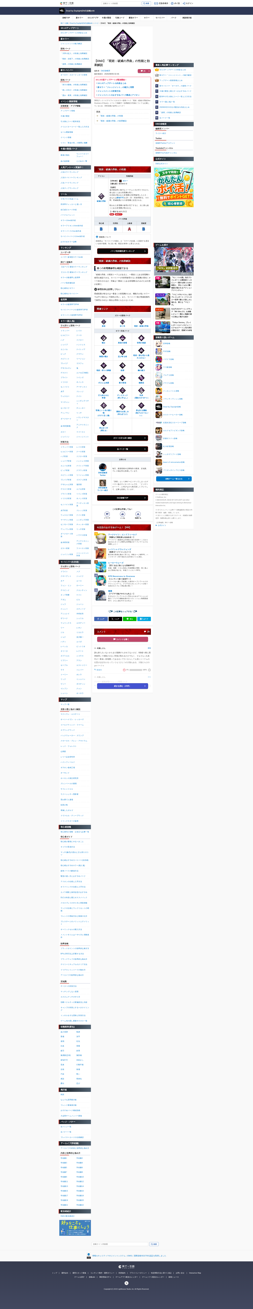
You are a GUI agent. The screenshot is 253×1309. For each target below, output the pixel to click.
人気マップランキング (69, 188)
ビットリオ (80, 646)
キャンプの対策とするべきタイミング (75, 1009)
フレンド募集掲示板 (69, 1105)
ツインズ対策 (81, 494)
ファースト (80, 432)
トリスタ (64, 382)
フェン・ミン (66, 585)
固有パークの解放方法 (69, 871)
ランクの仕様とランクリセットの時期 (75, 909)
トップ (54, 1273)
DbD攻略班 (105, 71)
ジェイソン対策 (67, 554)
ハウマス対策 (81, 535)
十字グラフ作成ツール (69, 199)
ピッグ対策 (65, 470)
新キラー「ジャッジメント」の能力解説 (175, 75)
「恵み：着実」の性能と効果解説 (74, 95)
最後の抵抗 (65, 155)
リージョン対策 (82, 475)
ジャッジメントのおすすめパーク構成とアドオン (119, 95)
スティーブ (80, 609)
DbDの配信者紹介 (68, 1216)
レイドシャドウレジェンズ (119, 549)
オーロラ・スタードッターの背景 (74, 75)
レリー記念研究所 (68, 757)
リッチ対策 (80, 529)
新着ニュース (174, 1277)
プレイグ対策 (66, 480)
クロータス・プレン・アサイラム (74, 741)
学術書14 (80, 1186)
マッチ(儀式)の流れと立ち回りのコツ (75, 853)
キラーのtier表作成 (68, 220)
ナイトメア (80, 349)
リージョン (80, 359)
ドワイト (64, 572)
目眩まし (80, 1060)
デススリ (64, 373)
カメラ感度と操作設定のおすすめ (74, 892)
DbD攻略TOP (122, 498)
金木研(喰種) (66, 426)
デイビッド (65, 590)
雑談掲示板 (187, 18)
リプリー (64, 660)
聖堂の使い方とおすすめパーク (73, 876)
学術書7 (64, 1172)
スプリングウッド (68, 730)
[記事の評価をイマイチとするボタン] (107, 514)
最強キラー (133, 18)
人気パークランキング (69, 183)
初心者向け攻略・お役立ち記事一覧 (75, 832)
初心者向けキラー (68, 288)
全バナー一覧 (66, 1132)
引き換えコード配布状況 (70, 121)
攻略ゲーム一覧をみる (174, 479)
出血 (62, 1046)
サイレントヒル (67, 789)
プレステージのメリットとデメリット (75, 923)
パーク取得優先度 (68, 283)
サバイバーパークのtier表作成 (73, 236)
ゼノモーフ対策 (67, 524)
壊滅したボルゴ (67, 810)
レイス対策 (80, 447)
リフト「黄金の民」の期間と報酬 (74, 143)
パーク (173, 18)
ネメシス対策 (81, 498)
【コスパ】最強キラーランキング (74, 272)
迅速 (62, 1065)
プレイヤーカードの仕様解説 (72, 1137)
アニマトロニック (82, 426)
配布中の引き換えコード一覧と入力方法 (175, 96)
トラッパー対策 (67, 447)
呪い (78, 1074)
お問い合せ (180, 1273)
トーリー (64, 675)
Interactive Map (195, 1273)
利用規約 (122, 1273)
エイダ (79, 642)
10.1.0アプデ (93, 18)
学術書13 (64, 1186)
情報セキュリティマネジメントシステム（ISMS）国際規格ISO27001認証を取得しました (129, 1256)
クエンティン (81, 590)
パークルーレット (68, 215)
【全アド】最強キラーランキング (74, 267)
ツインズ (80, 377)
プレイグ (64, 363)
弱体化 (79, 1079)
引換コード (120, 18)
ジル (62, 632)
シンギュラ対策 (82, 520)
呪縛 (78, 1032)
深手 (78, 1037)
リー (62, 628)
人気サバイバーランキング (71, 177)
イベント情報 (66, 137)
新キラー (79, 18)
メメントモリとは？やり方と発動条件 (75, 936)
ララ (62, 670)
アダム (63, 600)
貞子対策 (64, 510)
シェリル (80, 618)
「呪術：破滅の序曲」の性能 (111, 116)
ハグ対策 (64, 456)
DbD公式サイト (161, 164)
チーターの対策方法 (69, 986)
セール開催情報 (67, 132)
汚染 (62, 1074)
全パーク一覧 (122, 449)
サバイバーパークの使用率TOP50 (74, 310)
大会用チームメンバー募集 (71, 1116)
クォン (79, 689)
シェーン (64, 693)
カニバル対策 (66, 466)
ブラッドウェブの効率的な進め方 (74, 959)
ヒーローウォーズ (115, 563)
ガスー (125, 181)
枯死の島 (64, 805)
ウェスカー (65, 396)
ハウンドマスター (82, 418)
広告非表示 (163, 3)
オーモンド (65, 773)
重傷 (62, 1037)
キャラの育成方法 (68, 847)
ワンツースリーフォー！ (82, 155)
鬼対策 (79, 484)
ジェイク (80, 576)
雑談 (62, 1094)
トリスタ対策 (66, 498)
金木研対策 (65, 542)
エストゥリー (81, 665)
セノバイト (65, 387)
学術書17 (64, 1196)
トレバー (80, 670)
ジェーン (80, 604)
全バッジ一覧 (66, 1127)
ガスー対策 (65, 548)
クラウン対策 (81, 470)
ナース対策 (80, 452)
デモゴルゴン (66, 368)
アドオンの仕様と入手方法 (71, 882)
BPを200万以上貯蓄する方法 (72, 954)
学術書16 (80, 1191)
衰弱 (62, 1041)
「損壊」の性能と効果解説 (170, 112)
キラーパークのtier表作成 (71, 231)
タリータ (64, 651)
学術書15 (64, 1191)
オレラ (79, 675)
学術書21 (64, 1205)
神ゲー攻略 (65, 23)
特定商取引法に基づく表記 (161, 1273)
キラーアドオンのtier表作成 (72, 226)
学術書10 (80, 1177)
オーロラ (80, 693)
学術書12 (80, 1181)
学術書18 (80, 1196)
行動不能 (80, 1065)
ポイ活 (177, 3)
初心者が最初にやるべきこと (72, 842)
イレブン (64, 689)
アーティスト (81, 387)
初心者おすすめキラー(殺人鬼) (73, 865)
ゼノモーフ (65, 408)
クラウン (80, 354)
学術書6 (79, 1168)
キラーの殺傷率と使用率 (70, 277)
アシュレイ (65, 614)
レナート (80, 651)
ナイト (79, 396)
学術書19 (64, 1200)
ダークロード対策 (67, 535)
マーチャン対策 (67, 520)
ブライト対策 (66, 494)
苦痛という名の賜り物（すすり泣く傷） (104, 412)
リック (63, 679)
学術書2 (79, 1158)
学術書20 (80, 1200)
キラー (147, 18)
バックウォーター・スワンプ (72, 735)
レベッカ (64, 646)
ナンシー (64, 609)
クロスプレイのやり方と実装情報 (74, 903)
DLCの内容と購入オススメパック (74, 897)
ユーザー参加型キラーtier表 (72, 257)
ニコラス (80, 656)
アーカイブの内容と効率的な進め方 (75, 1148)
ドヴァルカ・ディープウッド (72, 816)
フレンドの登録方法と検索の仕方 (74, 916)
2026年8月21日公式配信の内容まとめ (174, 107)
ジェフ (63, 604)
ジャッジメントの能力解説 (71, 44)
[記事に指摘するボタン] (138, 514)
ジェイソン (65, 437)
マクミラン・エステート (70, 714)
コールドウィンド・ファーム (72, 725)
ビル (78, 600)
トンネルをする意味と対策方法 (73, 1015)
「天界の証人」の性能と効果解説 (74, 53)
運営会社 (64, 1273)
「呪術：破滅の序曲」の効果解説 (113, 121)
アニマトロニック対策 (82, 542)
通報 (149, 648)
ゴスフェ (80, 363)
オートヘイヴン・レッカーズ (72, 719)
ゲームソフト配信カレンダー (153, 1277)
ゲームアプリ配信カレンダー (127, 1277)
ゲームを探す (79, 1277)
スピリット (65, 359)
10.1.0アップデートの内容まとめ (112, 83)
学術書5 (64, 1168)
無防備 (79, 1055)
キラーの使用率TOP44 (70, 304)
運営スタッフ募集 (79, 1273)
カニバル (64, 349)
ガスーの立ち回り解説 (122, 438)
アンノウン (65, 413)
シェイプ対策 (66, 461)
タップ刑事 (65, 595)
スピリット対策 (67, 475)
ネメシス (80, 382)
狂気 (78, 1041)
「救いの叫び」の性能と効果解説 (74, 90)
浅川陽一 (80, 637)
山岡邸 (63, 751)
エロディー (80, 623)
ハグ (62, 340)
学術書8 (79, 1172)
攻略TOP (66, 18)
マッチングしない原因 (69, 992)
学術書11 (64, 1181)
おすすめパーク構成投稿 (70, 1110)
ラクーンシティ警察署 (69, 794)
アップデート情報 (68, 111)
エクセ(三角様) (82, 373)
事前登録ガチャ (105, 1277)
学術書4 (79, 1163)
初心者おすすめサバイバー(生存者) (75, 860)
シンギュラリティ (82, 402)
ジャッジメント (82, 437)
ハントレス (80, 345)
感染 (62, 1079)
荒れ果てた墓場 (67, 800)
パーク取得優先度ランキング (123, 251)
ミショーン (80, 679)
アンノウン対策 (67, 529)
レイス (79, 331)
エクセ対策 (80, 489)
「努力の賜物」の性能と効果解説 (74, 85)
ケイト (79, 595)
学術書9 (64, 1177)
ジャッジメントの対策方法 (109, 91)
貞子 (62, 391)
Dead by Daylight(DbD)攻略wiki (80, 11)
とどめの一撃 (81, 161)
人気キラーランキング (69, 172)
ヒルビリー (65, 335)
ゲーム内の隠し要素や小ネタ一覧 (74, 1021)
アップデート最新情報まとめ (171, 80)
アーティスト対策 (82, 504)
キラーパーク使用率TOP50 (71, 315)
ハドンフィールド (68, 762)
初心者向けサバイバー (69, 294)
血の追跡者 (65, 161)
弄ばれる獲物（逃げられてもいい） (141, 412)
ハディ (63, 642)
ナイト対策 (80, 515)
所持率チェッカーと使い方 (71, 204)
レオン (79, 628)
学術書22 (80, 1205)
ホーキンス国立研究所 (69, 778)
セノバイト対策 (67, 505)
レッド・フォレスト (69, 746)
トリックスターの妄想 (69, 821)
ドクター (80, 340)
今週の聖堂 (106, 18)
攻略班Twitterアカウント (165, 143)
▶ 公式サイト (160, 525)
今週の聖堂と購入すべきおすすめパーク (175, 91)
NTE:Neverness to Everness (121, 576)
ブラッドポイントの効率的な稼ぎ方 (75, 948)
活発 (62, 1069)
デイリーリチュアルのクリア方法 (74, 964)
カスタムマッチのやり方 (70, 997)
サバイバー (160, 18)
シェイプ (64, 345)
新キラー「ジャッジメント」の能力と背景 (116, 87)
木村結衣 (80, 614)
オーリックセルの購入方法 (71, 929)
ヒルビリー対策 (67, 452)
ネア (62, 581)
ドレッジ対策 (81, 510)
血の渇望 (64, 1032)
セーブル (64, 665)
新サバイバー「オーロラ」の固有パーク (175, 86)
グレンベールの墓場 (69, 784)
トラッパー (65, 331)
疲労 (62, 1051)
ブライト (64, 377)
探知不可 (120, 198)
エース (79, 581)
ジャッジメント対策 (82, 554)
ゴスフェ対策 (81, 480)
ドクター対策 (81, 456)
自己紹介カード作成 (69, 210)
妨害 (78, 1051)
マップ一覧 (65, 704)
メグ (78, 572)
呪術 (111, 214)
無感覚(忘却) (66, 1055)
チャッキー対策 (82, 524)
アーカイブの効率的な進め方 (72, 975)
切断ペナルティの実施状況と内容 (74, 1002)
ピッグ (63, 354)
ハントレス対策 (82, 461)
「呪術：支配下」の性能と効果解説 (75, 59)
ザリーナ (64, 618)
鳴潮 (110, 591)
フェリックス (66, 623)
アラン (79, 660)
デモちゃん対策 (67, 484)
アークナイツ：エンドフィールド (122, 534)
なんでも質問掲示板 (69, 1100)
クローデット (66, 576)
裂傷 (78, 1069)
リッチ (79, 413)
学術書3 (64, 1163)
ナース (79, 335)
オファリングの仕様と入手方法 (73, 887)
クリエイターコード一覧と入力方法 (75, 127)
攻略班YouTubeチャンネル (166, 153)
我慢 (78, 1046)
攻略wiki (92, 1277)
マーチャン (65, 402)
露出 (62, 1083)
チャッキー (80, 408)
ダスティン (80, 684)
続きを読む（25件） (122, 686)
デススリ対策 (66, 489)
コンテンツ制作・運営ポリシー (102, 1273)
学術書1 (64, 1158)
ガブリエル (65, 656)
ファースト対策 (82, 548)
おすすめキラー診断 (69, 242)
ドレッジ (80, 391)
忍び (78, 1083)
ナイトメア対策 (82, 466)
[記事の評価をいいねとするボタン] (122, 514)
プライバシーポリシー (138, 1273)
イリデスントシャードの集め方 (73, 970)
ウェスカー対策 (67, 515)
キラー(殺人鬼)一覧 (167, 102)
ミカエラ (80, 632)
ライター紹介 (160, 133)
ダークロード (66, 419)
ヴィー (63, 684)
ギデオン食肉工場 (68, 768)
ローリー (80, 585)
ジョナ (63, 637)
